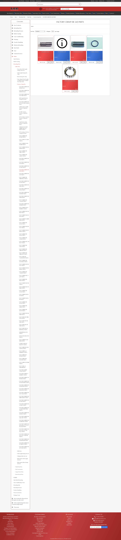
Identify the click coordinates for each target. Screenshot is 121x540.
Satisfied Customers (39, 528)
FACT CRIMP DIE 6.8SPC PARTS (23, 155)
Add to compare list (48, 62)
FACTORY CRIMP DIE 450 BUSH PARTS (24, 389)
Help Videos (32, 1)
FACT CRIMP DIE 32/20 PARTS (23, 291)
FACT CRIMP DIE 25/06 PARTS (23, 234)
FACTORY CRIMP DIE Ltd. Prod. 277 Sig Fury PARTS (24, 430)
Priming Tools (17, 495)
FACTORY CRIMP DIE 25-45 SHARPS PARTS (24, 382)
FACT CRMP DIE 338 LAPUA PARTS (23, 348)
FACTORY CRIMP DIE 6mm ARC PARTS (24, 417)
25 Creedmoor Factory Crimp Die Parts (24, 132)
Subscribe (104, 527)
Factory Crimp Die (21, 84)
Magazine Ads (40, 529)
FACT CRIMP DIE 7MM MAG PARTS (23, 178)
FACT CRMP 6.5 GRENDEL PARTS (23, 351)
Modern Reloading (80, 13)
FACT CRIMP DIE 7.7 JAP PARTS (24, 276)
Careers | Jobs (40, 531)
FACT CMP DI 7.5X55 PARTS (24, 140)
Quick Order (69, 524)
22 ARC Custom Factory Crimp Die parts (23, 113)
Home (11, 17)
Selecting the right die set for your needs (40, 533)
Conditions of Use (10, 534)
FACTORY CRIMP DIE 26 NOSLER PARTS (24, 385)
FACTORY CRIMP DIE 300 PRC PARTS (24, 413)
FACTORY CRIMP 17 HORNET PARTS (23, 374)
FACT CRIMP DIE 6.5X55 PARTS (23, 238)
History (10, 520)
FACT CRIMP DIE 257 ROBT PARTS (24, 231)
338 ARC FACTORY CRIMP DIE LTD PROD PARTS (23, 128)
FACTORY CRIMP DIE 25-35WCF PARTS (24, 443)
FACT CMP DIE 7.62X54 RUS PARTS (23, 257)
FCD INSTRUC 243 (62, 51)
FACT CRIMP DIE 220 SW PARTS (24, 215)
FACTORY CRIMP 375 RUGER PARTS (24, 378)
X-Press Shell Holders (10, 531)
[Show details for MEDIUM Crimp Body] (78, 43)
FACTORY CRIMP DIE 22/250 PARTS (24, 166)
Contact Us (39, 521)
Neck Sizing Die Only (22, 76)
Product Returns (10, 526)
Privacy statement (10, 533)
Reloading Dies (18, 13)
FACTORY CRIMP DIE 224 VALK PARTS (24, 393)
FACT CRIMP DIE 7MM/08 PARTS (23, 249)
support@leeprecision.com (99, 518)
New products (40, 518)
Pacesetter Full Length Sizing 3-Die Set (22, 69)
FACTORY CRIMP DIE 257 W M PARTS (24, 447)
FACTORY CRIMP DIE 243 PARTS (24, 170)
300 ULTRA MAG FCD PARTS (24, 336)
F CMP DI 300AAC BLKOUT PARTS (23, 344)
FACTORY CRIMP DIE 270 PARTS (24, 174)
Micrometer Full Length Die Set (22, 459)
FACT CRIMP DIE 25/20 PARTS (23, 223)
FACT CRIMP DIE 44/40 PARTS (23, 302)
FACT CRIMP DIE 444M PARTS (23, 306)
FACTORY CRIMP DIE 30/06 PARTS (24, 189)
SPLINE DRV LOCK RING (70, 80)
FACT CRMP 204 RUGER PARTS (23, 355)
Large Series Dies (19, 471)
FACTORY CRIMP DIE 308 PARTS (24, 185)
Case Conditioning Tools (19, 482)
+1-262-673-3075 (98, 516)
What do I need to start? (40, 526)
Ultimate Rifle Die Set (22, 456)
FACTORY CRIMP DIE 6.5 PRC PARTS (24, 404)
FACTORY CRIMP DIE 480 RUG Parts (24, 91)
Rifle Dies (18, 66)
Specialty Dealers (14, 1)
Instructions (38, 1)
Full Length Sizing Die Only (22, 73)
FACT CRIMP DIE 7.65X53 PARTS (23, 272)
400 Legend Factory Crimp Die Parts (23, 98)
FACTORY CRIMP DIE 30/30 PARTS (24, 181)
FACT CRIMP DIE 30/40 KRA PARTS (23, 261)
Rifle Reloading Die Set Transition (10, 518)
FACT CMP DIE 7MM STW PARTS (24, 317)
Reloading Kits (17, 485)
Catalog (27, 1)
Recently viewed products (40, 516)
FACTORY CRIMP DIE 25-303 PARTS (24, 400)
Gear (94, 13)
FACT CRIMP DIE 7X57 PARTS (23, 246)
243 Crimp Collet (46, 51)
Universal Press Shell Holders (10, 529)
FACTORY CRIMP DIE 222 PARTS (24, 159)
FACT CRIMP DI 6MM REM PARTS (24, 219)
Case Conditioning (55, 13)
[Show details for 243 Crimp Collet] (45, 43)
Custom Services (100, 13)
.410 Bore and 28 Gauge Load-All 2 (10, 516)
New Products (10, 13)
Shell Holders (17, 59)
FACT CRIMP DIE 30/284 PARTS (23, 136)
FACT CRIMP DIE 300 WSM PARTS (24, 148)
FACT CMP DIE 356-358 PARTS (23, 321)
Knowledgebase (39, 536)
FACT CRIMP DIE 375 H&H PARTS (24, 287)
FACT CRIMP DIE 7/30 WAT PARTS (24, 242)
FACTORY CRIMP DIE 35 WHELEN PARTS (24, 439)
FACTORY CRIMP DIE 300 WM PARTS (24, 193)
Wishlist (69, 523)
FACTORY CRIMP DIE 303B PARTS (24, 197)
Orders (69, 518)
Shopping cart (69, 521)
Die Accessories (19, 469)
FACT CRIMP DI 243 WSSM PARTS (23, 144)
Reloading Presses (27, 13)
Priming (63, 13)
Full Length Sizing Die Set (23, 453)
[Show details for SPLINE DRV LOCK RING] (70, 72)
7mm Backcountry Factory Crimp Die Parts (23, 123)
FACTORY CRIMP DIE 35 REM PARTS (24, 204)
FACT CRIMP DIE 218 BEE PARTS (24, 212)
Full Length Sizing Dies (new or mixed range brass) (20, 503)
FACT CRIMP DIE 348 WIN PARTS (24, 314)
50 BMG (15, 477)
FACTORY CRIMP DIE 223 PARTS (24, 163)
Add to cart (42, 62)
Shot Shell (88, 13)
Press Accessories (17, 492)
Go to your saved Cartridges (51, 9)
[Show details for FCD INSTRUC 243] (62, 43)
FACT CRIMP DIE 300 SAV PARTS (24, 265)
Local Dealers (21, 1)
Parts (106, 13)
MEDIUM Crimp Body (78, 51)
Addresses (69, 520)
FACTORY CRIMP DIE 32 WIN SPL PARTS (24, 421)
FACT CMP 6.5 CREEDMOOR (22, 366)
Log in (97, 1)
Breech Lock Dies (19, 474)
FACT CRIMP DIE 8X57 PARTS (23, 280)
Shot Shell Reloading (18, 480)
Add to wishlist (51, 62)
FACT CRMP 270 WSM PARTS (24, 363)
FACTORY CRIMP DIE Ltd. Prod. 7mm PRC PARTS (24, 435)
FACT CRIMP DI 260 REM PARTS (23, 340)
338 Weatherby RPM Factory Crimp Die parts (23, 108)
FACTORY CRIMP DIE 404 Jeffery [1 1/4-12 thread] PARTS (24, 425)
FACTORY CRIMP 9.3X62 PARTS (23, 370)
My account (69, 516)
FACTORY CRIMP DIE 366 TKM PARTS (24, 95)
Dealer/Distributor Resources (40, 524)
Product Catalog (10, 524)
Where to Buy (40, 520)
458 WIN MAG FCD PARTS (23, 333)
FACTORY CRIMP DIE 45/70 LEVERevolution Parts (24, 103)
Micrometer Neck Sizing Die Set (22, 463)
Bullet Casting (45, 13)
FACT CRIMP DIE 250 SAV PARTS (24, 227)
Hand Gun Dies (19, 466)
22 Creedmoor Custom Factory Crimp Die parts (24, 118)
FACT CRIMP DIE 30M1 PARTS (23, 151)
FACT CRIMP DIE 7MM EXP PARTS (23, 253)
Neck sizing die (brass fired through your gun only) (20, 499)
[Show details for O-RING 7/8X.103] (95, 43)
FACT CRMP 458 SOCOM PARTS (23, 359)
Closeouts (111, 13)
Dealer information (40, 523)
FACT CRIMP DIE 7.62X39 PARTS (23, 200)
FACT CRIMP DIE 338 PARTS (24, 283)
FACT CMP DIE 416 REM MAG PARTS (23, 329)
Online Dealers (6, 1)
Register (92, 1)
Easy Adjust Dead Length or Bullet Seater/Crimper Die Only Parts (22, 80)
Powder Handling (70, 13)
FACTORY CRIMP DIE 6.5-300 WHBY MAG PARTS (24, 409)
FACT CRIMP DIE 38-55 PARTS (24, 299)
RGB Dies (19, 451)
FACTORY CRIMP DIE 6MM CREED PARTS (24, 397)
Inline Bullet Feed (37, 13)
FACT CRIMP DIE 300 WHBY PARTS (24, 268)
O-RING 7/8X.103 (95, 51)
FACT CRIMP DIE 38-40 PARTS (24, 295)
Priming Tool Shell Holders (10, 528)
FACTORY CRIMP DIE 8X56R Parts (24, 87)
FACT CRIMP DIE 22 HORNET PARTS (23, 208)
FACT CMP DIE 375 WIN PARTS (23, 325)
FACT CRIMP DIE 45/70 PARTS (23, 310)
